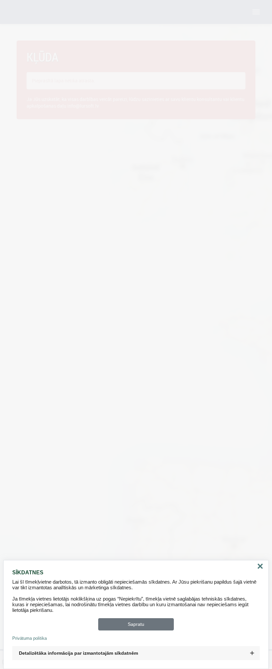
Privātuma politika (29, 638)
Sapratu (136, 624)
